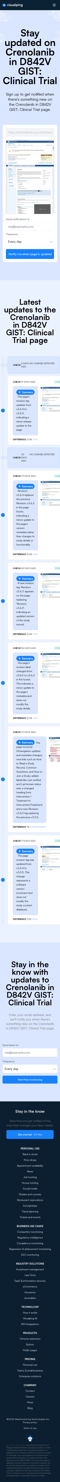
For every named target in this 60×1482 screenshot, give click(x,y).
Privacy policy (30, 1422)
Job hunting (30, 1177)
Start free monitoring (30, 1079)
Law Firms (30, 1275)
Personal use (30, 1364)
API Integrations (30, 1324)
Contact (30, 1390)
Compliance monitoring (30, 1243)
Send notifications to (17, 219)
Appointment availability (30, 1165)
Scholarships (30, 1205)
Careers (30, 1396)
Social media (30, 1188)
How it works (30, 1312)
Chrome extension (30, 1338)
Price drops (30, 1160)
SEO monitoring (30, 1254)
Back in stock (30, 1154)
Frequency (12, 234)
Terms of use (30, 1428)
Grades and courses (30, 1194)
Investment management (30, 1269)
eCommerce (30, 1286)
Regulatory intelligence (30, 1237)
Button (30, 1344)
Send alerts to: (11, 1045)
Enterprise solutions (30, 1376)
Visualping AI (30, 1318)
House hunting (30, 1182)
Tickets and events (30, 1217)
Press (30, 1402)
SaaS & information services (30, 1280)
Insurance (30, 1292)
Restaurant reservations (30, 1200)
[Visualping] (13, 5)
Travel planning (30, 1211)
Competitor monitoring (30, 1231)
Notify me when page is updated (30, 254)
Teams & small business (30, 1370)
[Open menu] (54, 5)
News (30, 1171)
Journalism (30, 1298)
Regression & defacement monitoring (30, 1249)
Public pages (30, 1350)
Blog (30, 1408)
